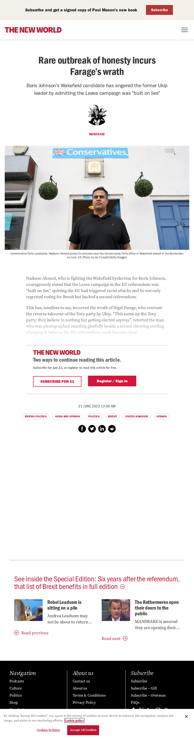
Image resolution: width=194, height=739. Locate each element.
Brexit (112, 416)
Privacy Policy (84, 702)
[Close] (186, 716)
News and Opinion (67, 416)
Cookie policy (74, 720)
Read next (111, 638)
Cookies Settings (48, 730)
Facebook (82, 429)
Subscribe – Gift (144, 688)
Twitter (92, 429)
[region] (97, 724)
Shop (13, 702)
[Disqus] (97, 499)
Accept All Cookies (83, 730)
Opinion (161, 416)
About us (80, 688)
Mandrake (97, 134)
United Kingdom (136, 416)
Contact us (81, 681)
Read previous (34, 633)
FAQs (135, 702)
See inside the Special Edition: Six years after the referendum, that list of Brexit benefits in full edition (97, 582)
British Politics (36, 416)
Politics (93, 416)
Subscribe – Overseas (148, 695)
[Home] (33, 30)
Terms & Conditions (89, 695)
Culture (15, 688)
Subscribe (159, 10)
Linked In (102, 429)
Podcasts (16, 681)
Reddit (112, 429)
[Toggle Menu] (184, 30)
